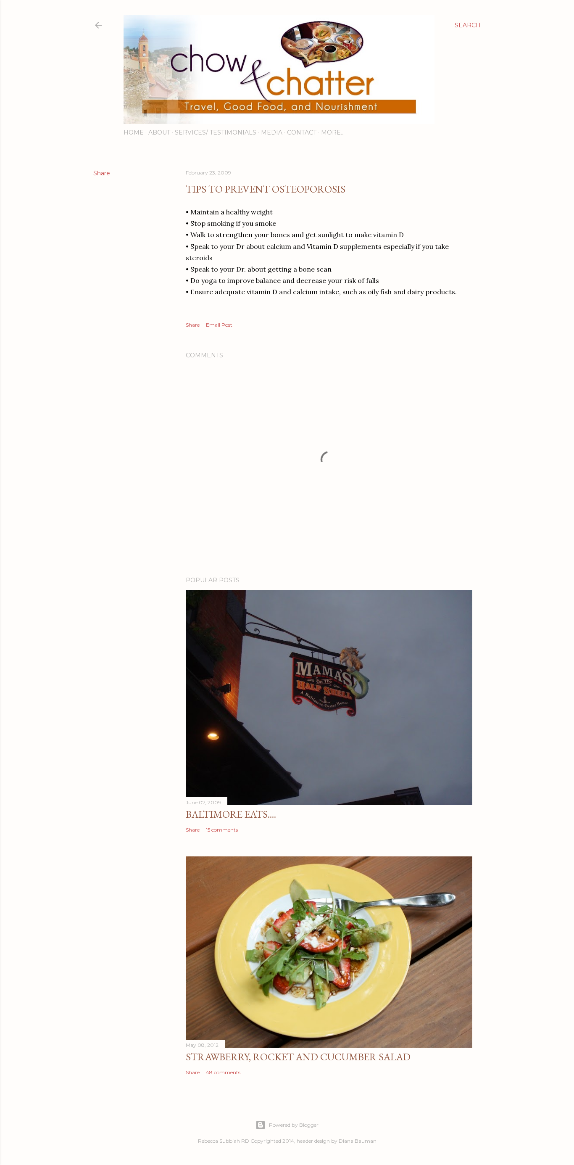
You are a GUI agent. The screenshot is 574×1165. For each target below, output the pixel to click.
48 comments (223, 1072)
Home (134, 132)
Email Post (219, 325)
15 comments (222, 830)
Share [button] (101, 173)
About (159, 132)
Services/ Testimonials (215, 132)
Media (271, 132)
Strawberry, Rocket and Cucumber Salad (298, 1056)
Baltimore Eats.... (231, 814)
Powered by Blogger (294, 1125)
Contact (301, 132)
